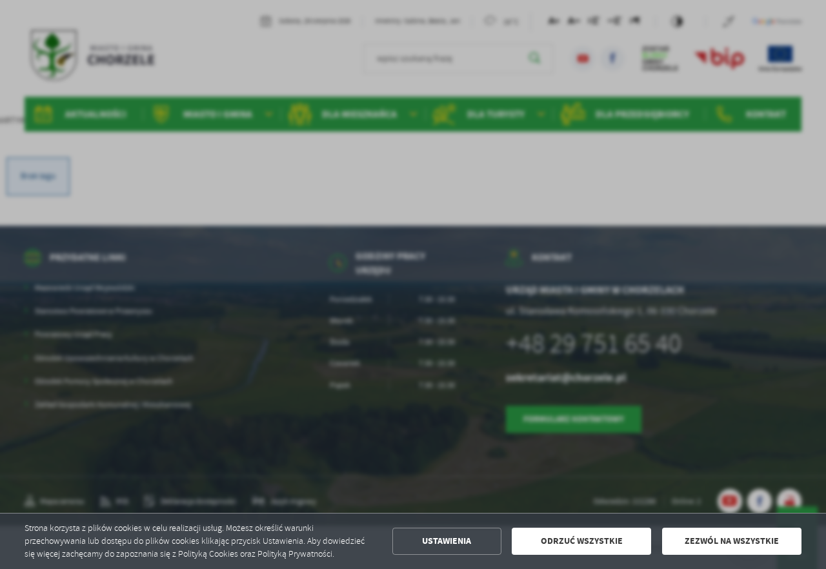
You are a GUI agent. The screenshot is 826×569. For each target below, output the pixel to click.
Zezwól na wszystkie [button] (732, 541)
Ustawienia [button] (446, 541)
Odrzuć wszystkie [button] (582, 541)
